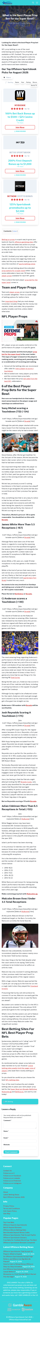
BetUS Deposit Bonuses (12, 1227)
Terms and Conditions (11, 1208)
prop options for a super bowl (13, 271)
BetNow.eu (19, 1092)
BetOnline (19, 594)
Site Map (6, 1213)
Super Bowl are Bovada (19, 1089)
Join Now (20, 127)
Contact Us (7, 1171)
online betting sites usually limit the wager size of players (18, 1068)
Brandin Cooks (26, 782)
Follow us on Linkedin (11, 1178)
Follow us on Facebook (12, 1176)
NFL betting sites (12, 1080)
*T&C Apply (20, 122)
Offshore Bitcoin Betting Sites (14, 1230)
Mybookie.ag (32, 894)
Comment (7, 1120)
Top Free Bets (8, 1222)
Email (6, 1138)
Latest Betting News (11, 1195)
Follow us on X (9, 1173)
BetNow (11, 196)
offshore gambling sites (24, 242)
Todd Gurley (15, 677)
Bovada (27, 421)
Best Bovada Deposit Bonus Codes (16, 1232)
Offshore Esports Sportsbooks (15, 1225)
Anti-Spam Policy (10, 1211)
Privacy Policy (8, 1206)
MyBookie (20, 105)
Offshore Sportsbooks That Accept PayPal (19, 1235)
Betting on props (8, 239)
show (15, 231)
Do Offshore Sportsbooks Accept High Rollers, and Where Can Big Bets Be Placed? (18, 1258)
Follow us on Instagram (12, 1183)
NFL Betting (9, 1101)
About (5, 1192)
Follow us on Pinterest (12, 1181)
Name (6, 1131)
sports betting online (27, 264)
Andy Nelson (27, 23)
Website (7, 1144)
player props (7, 276)
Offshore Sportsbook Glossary (15, 1237)
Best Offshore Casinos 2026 (14, 1197)
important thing (11, 301)
